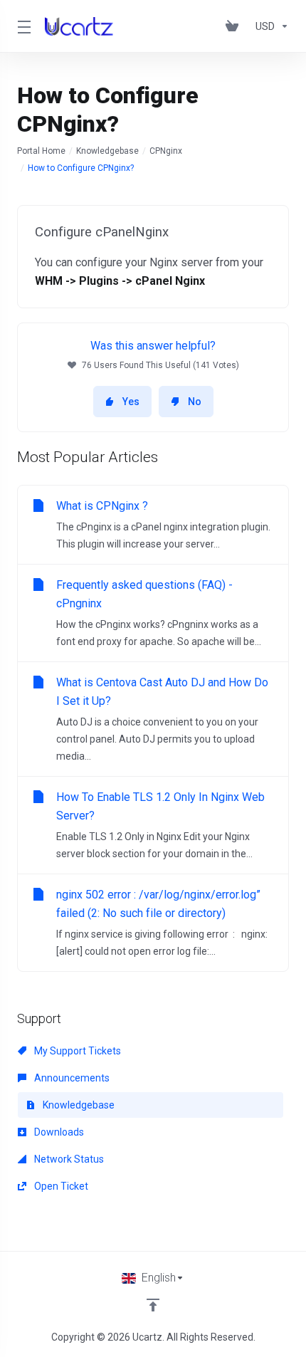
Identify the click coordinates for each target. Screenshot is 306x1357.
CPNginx (165, 151)
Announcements (71, 1078)
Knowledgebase (107, 151)
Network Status (68, 1159)
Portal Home (41, 151)
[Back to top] (153, 1305)
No (194, 401)
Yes (130, 401)
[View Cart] (235, 26)
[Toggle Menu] (22, 26)
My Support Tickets (76, 1051)
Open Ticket (60, 1186)
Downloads (58, 1132)
